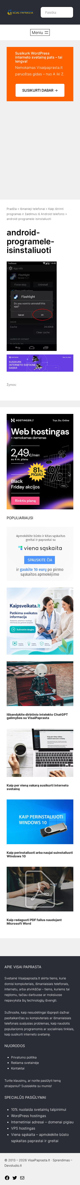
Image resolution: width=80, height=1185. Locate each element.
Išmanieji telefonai (32, 209)
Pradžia (12, 209)
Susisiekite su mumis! (36, 1086)
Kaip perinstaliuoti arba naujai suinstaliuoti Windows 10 (40, 854)
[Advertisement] (40, 148)
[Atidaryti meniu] (40, 32)
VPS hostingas (23, 1128)
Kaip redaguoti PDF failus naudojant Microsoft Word (34, 921)
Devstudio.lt (13, 1165)
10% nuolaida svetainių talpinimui (38, 1109)
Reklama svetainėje (25, 1063)
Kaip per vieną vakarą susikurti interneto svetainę (38, 787)
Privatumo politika (24, 1057)
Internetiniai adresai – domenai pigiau (42, 1122)
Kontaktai (17, 1068)
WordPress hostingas (28, 1115)
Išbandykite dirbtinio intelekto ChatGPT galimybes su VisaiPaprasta (37, 716)
